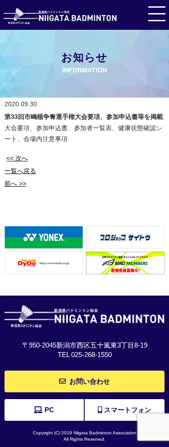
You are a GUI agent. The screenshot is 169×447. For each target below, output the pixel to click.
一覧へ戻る (20, 170)
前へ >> (15, 183)
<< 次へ (17, 158)
